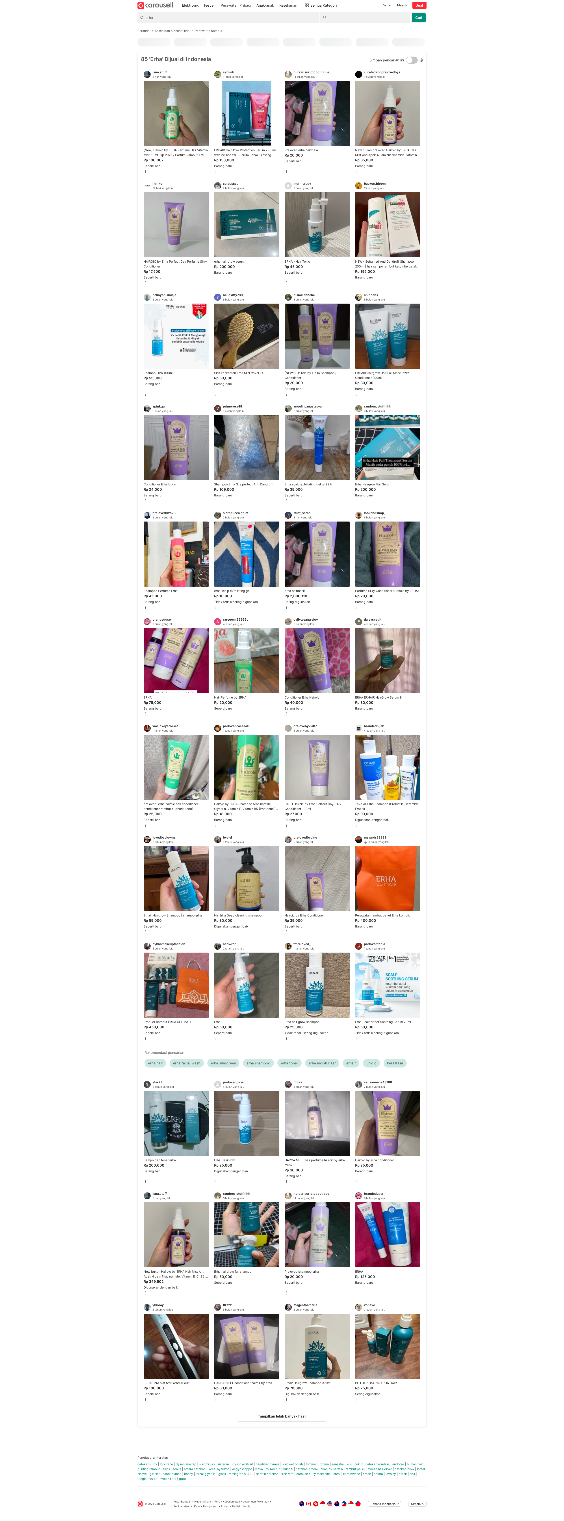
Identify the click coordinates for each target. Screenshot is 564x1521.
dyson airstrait (242, 1464)
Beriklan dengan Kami (186, 1506)
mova (259, 1469)
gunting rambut (148, 1469)
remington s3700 (241, 1474)
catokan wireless (377, 1464)
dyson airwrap (186, 1464)
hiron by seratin (332, 1469)
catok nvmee (172, 1474)
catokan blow (404, 1469)
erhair (367, 1474)
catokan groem (307, 1469)
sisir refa (287, 1474)
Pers (217, 1501)
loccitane (166, 1464)
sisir (412, 1474)
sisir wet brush (292, 1464)
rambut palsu (355, 1469)
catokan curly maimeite (313, 1474)
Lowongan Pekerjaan (256, 1501)
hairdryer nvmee (267, 1464)
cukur (358, 1464)
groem (324, 1464)
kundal (288, 1469)
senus (177, 1469)
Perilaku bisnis (241, 1506)
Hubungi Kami (203, 1501)
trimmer (311, 1464)
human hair (415, 1464)
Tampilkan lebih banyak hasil (282, 1416)
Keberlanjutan (231, 1501)
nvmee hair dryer (379, 1469)
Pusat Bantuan (182, 1501)
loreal (336, 1474)
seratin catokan (267, 1474)
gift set (155, 1474)
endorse (398, 1464)
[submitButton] (419, 17)
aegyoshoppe (242, 1469)
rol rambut (273, 1469)
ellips (166, 1469)
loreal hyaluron (218, 1469)
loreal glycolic (205, 1474)
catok (403, 1474)
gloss (222, 1474)
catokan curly (147, 1464)
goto (182, 1478)
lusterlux (223, 1464)
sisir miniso (207, 1464)
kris (349, 1464)
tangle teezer (147, 1478)
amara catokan (195, 1469)
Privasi (225, 1506)
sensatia (338, 1464)
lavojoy (391, 1474)
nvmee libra (168, 1478)
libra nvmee (351, 1474)
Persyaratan (210, 1506)
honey (188, 1474)
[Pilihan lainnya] (145, 172)
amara (378, 1474)
